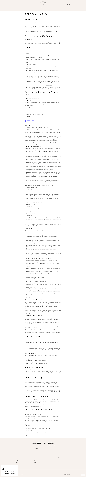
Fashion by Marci (68, 474)
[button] (17, 5)
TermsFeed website (53, 183)
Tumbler (17, 460)
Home (17, 457)
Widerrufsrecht (36, 462)
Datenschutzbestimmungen (9, 471)
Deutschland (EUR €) (20, 474)
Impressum (36, 457)
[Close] (17, 466)
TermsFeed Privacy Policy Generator (48, 32)
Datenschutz (36, 460)
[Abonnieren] (51, 449)
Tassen (17, 462)
